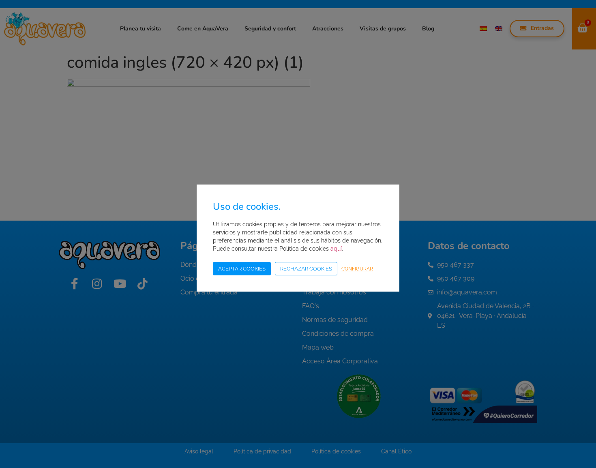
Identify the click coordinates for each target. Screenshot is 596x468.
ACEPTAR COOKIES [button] (242, 269)
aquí (336, 248)
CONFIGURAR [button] (357, 269)
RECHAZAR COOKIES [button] (306, 269)
